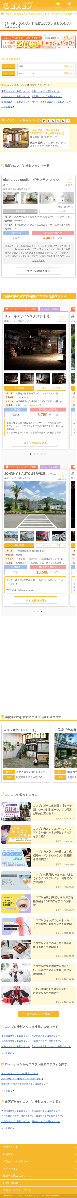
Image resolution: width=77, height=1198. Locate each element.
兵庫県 (19, 551)
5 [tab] (46, 454)
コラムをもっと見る (38, 1013)
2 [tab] (35, 454)
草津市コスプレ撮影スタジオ (50, 1116)
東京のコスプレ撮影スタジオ (15, 91)
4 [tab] (42, 454)
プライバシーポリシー (16, 1161)
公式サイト (69, 207)
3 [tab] (39, 454)
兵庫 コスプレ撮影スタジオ (17, 478)
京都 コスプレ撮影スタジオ (17, 320)
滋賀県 (17, 216)
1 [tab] (32, 454)
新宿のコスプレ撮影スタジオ (15, 102)
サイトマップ (10, 1168)
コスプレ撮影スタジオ (30, 772)
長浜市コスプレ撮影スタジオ (46, 1111)
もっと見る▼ (7, 106)
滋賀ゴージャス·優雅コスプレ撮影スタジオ (22, 1078)
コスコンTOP (11, 1147)
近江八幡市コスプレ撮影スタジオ (17, 1116)
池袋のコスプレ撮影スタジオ (15, 96)
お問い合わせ (10, 1182)
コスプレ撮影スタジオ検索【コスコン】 (26, 14)
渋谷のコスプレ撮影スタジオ (46, 91)
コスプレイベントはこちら (18, 1189)
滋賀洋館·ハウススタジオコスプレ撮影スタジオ (24, 1084)
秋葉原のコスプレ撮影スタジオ (47, 96)
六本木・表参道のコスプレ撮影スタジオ (51, 102)
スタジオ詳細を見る (38, 271)
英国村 (9, 316)
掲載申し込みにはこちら (17, 1175)
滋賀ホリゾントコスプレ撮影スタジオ (19, 1073)
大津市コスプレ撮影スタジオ (15, 1111)
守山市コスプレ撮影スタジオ (15, 1121)
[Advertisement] (38, 671)
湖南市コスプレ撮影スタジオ (46, 1121)
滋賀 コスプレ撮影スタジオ (16, 189)
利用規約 (8, 1154)
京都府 (19, 393)
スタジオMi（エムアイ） (20, 730)
